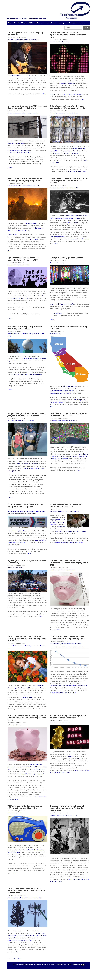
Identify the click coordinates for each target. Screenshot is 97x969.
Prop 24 (52, 94)
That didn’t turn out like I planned (19, 75)
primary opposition (33, 239)
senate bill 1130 (69, 151)
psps (34, 185)
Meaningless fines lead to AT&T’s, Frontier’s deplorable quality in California (27, 107)
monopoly (66, 187)
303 (14, 959)
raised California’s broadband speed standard (64, 153)
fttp (72, 511)
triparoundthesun (33, 39)
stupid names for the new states (60, 393)
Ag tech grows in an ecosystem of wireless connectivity (27, 561)
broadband (55, 262)
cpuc (11, 113)
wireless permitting (36, 897)
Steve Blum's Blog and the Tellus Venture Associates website (28, 965)
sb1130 (36, 113)
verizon (28, 265)
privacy (55, 42)
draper (51, 333)
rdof (64, 570)
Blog (9, 23)
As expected (70, 756)
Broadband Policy (20, 23)
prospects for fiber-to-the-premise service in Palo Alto (57, 522)
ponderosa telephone (35, 511)
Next (19, 959)
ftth (70, 511)
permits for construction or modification (21, 940)
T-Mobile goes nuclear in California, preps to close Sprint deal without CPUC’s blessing (69, 180)
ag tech (10, 567)
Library (61, 23)
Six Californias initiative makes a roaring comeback (68, 327)
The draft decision (39, 769)
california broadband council (22, 645)
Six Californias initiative (68, 386)
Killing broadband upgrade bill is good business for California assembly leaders (68, 107)
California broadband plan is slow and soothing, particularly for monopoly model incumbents (27, 638)
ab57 (9, 897)
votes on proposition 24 (67, 83)
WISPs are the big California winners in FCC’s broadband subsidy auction (25, 807)
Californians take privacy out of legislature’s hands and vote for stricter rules (68, 34)
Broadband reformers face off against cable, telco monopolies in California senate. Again (67, 808)
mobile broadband (27, 185)
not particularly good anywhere (20, 152)
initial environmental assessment (27, 464)
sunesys (29, 513)
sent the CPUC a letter (71, 223)
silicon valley (22, 513)
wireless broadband (17, 567)
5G (8, 265)
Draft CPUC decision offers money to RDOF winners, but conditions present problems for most (27, 717)
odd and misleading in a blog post (66, 543)
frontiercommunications (19, 113)
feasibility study (56, 643)
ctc (50, 643)
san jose (31, 420)
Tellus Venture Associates (21, 39)
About (81, 23)
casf (55, 113)
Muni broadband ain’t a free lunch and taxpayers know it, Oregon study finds (67, 637)
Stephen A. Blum (53, 965)
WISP (19, 725)
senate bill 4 (79, 759)
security (67, 42)
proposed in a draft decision (79, 239)
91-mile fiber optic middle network (20, 531)
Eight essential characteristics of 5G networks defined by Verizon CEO (24, 258)
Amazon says (58, 313)
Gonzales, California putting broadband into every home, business (26, 327)
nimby (19, 420)
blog (68, 692)
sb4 (9, 648)
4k (50, 262)
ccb (15, 511)
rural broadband (68, 113)
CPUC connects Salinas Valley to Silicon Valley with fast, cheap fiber (25, 505)
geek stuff (10, 39)
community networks (13, 333)
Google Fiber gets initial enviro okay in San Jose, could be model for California (27, 414)
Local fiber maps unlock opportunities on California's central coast (68, 414)
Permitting (50, 23)
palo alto (76, 511)
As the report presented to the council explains (26, 374)
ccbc (60, 420)
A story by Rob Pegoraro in (62, 304)
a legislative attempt (31, 223)
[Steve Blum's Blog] (75, 10)
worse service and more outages (18, 150)
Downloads (72, 23)
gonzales (25, 333)
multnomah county (69, 643)
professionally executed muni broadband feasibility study (68, 686)
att (8, 113)
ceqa (9, 420)
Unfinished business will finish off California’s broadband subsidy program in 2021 (69, 562)
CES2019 (12, 265)
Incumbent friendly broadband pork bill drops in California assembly (68, 716)
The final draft (27, 697)
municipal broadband (34, 333)
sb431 (38, 185)
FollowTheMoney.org (74, 171)
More (44, 94)
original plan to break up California (61, 391)
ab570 (51, 113)
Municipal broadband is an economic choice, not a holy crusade (66, 505)
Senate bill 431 (12, 235)
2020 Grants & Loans (36, 23)
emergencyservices (16, 185)
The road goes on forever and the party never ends (25, 33)
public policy (60, 42)
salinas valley (15, 513)
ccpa (51, 42)
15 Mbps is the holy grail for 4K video (66, 257)
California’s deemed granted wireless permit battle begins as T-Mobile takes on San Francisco (26, 890)
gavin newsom (34, 645)
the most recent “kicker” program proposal (29, 774)
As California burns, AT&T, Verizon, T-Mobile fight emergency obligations (25, 179)
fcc (14, 725)
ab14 (51, 722)
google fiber (14, 420)
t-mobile (76, 187)
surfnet (34, 513)
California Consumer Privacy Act (73, 94)
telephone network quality (16, 143)
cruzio (21, 511)
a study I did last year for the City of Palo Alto (71, 531)
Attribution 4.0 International (74, 965)
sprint (71, 187)
